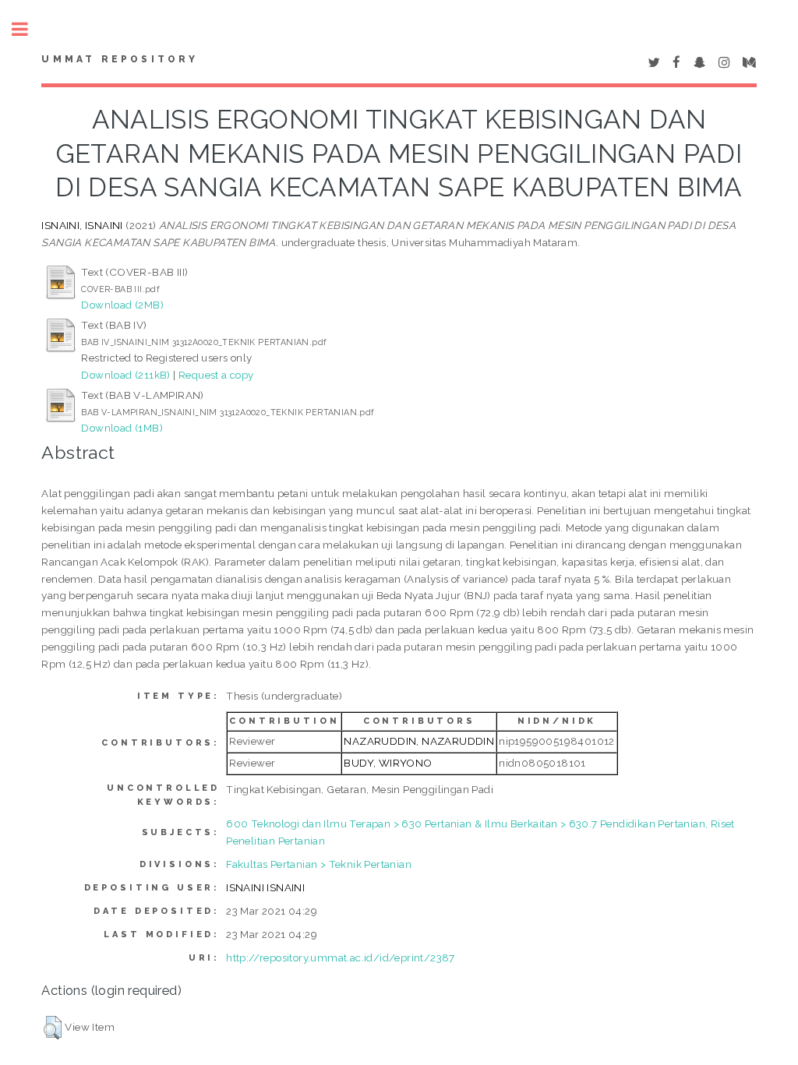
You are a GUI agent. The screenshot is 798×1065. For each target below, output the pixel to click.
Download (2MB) (122, 304)
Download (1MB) (122, 427)
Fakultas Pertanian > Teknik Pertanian (318, 864)
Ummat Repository (119, 59)
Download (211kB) (125, 375)
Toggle (28, 29)
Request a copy (216, 375)
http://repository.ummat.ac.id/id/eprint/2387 (340, 957)
